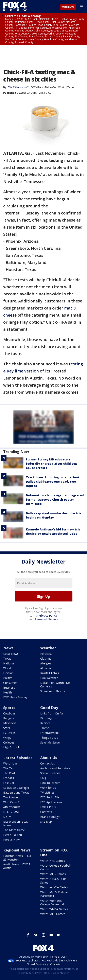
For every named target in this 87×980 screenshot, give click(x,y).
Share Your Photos (52, 691)
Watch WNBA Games (54, 909)
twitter (36, 935)
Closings (45, 658)
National (8, 663)
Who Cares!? (11, 802)
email (59, 935)
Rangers (8, 718)
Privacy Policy (47, 615)
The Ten (8, 768)
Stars (6, 728)
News (8, 647)
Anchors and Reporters (55, 768)
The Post (9, 773)
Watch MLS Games (52, 914)
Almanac (46, 668)
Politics (8, 678)
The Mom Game (14, 830)
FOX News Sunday (15, 697)
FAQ (43, 778)
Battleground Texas (16, 792)
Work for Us (48, 788)
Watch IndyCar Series (54, 887)
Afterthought (11, 807)
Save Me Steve (50, 742)
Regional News (16, 850)
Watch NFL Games (52, 861)
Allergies (45, 663)
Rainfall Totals (49, 673)
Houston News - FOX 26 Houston (17, 857)
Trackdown (10, 797)
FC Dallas (9, 733)
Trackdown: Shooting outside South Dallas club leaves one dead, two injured (54, 481)
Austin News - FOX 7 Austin (16, 866)
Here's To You (12, 835)
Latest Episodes (17, 757)
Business (9, 687)
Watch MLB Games (53, 874)
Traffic (44, 728)
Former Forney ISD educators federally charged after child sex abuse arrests (51, 463)
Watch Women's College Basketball (52, 902)
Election (8, 673)
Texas (70, 87)
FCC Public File (49, 797)
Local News (11, 654)
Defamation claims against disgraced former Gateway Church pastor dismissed (55, 499)
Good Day (49, 707)
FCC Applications (51, 802)
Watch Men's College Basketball (54, 894)
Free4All (8, 778)
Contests (46, 812)
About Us (48, 757)
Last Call (8, 783)
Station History (50, 773)
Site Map (46, 821)
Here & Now (11, 840)
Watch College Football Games (55, 867)
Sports (9, 707)
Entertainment (49, 733)
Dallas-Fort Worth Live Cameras (55, 684)
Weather (48, 647)
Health (7, 692)
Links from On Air (51, 713)
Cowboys (9, 713)
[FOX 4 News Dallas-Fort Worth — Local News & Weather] (15, 6)
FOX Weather (49, 678)
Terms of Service (46, 619)
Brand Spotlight (50, 817)
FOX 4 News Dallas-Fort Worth (48, 87)
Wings (7, 737)
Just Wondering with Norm (16, 823)
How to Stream (50, 783)
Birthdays (46, 718)
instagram (43, 935)
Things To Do (49, 737)
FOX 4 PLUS (48, 807)
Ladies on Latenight (16, 788)
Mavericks (9, 723)
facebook (28, 935)
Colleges (8, 742)
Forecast (46, 654)
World (7, 668)
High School (11, 747)
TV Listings (47, 792)
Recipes (45, 723)
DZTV (7, 817)
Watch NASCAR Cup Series (53, 880)
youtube (51, 935)
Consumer (10, 683)
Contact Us (47, 763)
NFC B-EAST (11, 812)
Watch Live (68, 6)
